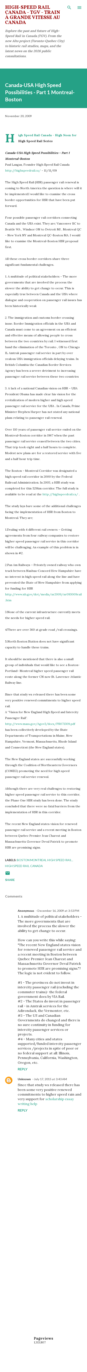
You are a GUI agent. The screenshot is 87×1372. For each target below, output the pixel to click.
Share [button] (10, 880)
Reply (22, 1069)
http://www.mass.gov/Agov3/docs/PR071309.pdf (40, 724)
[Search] (69, 7)
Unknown (24, 1079)
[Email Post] (7, 874)
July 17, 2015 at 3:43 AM (50, 1079)
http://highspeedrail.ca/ (23, 170)
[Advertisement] (43, 1212)
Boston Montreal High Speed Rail (44, 860)
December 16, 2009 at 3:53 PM (58, 910)
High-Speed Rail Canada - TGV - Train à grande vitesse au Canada (32, 15)
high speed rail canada (24, 866)
